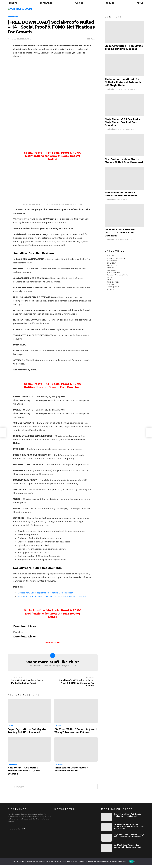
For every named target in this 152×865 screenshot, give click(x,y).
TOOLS (139, 3)
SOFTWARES (46, 3)
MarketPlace (112, 261)
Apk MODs (111, 256)
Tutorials (59, 726)
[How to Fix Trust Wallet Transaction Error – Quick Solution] (29, 749)
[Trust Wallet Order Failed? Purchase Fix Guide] (76, 749)
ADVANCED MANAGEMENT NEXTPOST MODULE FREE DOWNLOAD (52, 596)
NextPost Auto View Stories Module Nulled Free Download (124, 161)
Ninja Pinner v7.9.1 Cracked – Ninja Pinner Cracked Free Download (122, 122)
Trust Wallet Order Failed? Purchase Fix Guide (71, 769)
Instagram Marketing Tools (117, 258)
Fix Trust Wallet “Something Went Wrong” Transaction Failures (75, 731)
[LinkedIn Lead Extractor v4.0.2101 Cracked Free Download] (124, 215)
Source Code (112, 270)
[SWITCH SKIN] (138, 9)
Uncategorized (113, 287)
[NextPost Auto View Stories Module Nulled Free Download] (124, 145)
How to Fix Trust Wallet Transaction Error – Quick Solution (24, 770)
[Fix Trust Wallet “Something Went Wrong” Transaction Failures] (76, 711)
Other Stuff (111, 263)
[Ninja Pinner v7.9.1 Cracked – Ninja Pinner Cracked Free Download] (124, 105)
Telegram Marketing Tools (117, 275)
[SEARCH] (134, 9)
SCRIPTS (13, 3)
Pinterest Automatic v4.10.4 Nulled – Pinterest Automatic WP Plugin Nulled (123, 82)
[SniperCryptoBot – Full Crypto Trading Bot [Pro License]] (29, 711)
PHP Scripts (112, 265)
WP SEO (110, 289)
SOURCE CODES (113, 272)
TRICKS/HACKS (113, 282)
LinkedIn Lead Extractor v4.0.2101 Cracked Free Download (120, 232)
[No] (134, 861)
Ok (131, 861)
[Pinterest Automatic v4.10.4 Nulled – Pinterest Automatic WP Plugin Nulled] (124, 65)
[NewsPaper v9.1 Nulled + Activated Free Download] (124, 178)
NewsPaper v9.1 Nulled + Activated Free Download (121, 194)
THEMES (110, 3)
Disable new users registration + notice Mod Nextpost (45, 592)
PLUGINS (79, 3)
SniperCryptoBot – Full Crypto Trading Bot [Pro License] (27, 731)
